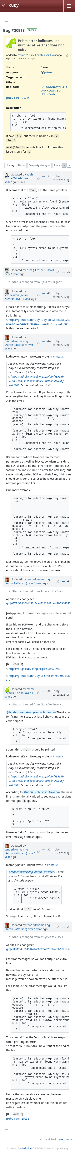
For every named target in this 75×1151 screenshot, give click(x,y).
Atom (69, 1139)
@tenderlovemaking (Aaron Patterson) (31, 712)
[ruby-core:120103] (60, 343)
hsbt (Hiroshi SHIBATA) (41, 270)
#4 (49, 341)
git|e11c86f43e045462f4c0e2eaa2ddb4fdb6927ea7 (38, 949)
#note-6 (52, 865)
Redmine (26, 1148)
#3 (49, 293)
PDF (60, 1139)
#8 (68, 927)
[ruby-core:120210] (60, 692)
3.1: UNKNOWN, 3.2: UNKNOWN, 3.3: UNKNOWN (54, 90)
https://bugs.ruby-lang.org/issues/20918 (34, 669)
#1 (49, 176)
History (10, 165)
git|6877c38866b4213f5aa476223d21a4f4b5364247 (38, 603)
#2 (68, 272)
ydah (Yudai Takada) (19, 176)
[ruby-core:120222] (60, 851)
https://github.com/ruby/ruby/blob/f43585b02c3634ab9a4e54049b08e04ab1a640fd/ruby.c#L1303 (36, 381)
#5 (68, 581)
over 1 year (50, 55)
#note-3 (58, 356)
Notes (21, 165)
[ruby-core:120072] (60, 178)
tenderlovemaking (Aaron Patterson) (16, 343)
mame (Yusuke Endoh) (30, 55)
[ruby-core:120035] (18, 98)
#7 (49, 849)
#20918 (17, 664)
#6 (49, 691)
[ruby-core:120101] (60, 295)
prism (48, 72)
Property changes (39, 165)
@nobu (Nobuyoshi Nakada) (42, 792)
